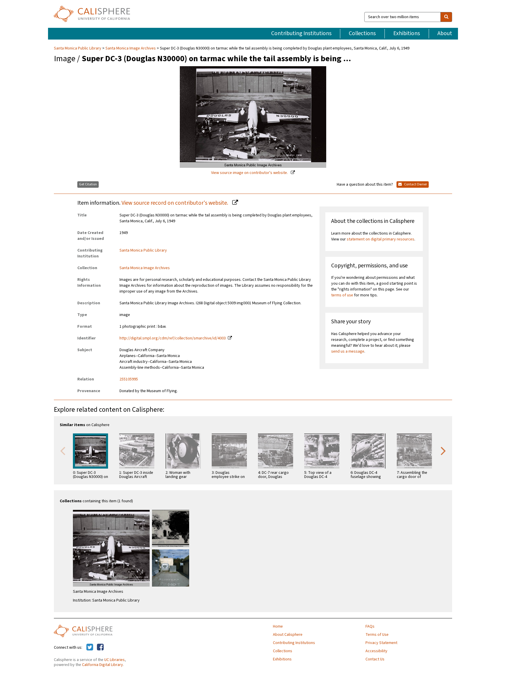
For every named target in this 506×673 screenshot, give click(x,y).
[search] (446, 17)
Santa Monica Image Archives (130, 48)
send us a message (347, 351)
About (444, 33)
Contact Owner (415, 184)
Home (278, 626)
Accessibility (376, 651)
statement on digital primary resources (380, 239)
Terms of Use (377, 635)
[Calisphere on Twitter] (89, 647)
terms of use (342, 295)
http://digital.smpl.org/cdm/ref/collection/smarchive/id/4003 (172, 338)
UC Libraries (114, 660)
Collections (362, 33)
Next (443, 450)
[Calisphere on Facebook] (100, 647)
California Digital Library (102, 665)
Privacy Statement (381, 643)
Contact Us (374, 659)
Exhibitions (406, 33)
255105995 (128, 379)
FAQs (370, 626)
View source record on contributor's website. (175, 203)
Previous (63, 450)
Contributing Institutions (301, 33)
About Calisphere (287, 635)
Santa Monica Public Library (78, 48)
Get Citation (88, 184)
